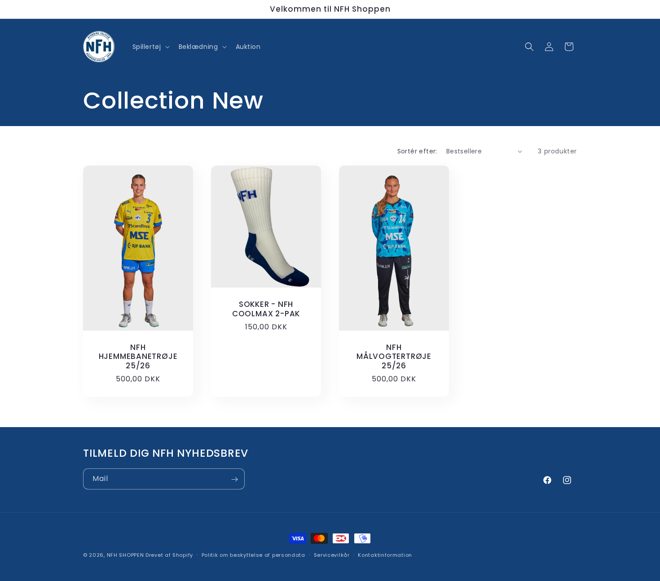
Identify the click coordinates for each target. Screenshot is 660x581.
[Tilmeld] (234, 479)
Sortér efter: (417, 151)
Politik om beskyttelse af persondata (253, 554)
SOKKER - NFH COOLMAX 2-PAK (266, 309)
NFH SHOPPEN (125, 555)
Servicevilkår (332, 554)
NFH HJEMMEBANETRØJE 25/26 (138, 356)
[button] (150, 46)
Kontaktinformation (385, 554)
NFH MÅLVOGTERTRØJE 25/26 (393, 356)
